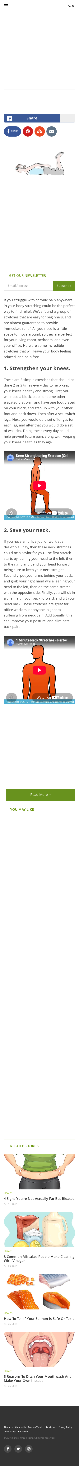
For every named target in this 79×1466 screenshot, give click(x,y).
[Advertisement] (39, 50)
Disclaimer (51, 1427)
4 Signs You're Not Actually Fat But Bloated (39, 1199)
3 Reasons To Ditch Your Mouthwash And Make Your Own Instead (38, 1379)
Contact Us (20, 1427)
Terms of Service (36, 1427)
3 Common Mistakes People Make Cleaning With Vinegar (39, 1259)
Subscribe (64, 286)
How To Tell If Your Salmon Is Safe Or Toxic (39, 1319)
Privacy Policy (65, 1427)
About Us (8, 1427)
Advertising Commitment (16, 1431)
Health (8, 1193)
